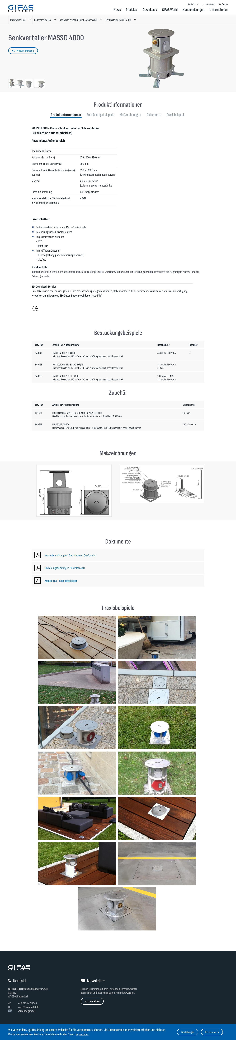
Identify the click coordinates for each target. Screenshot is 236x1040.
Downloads (150, 9)
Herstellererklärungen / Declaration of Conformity (70, 555)
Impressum (82, 1034)
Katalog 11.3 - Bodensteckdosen (61, 581)
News (117, 9)
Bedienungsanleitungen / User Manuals (65, 568)
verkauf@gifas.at (26, 1011)
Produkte (132, 9)
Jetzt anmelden (92, 1001)
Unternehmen (219, 9)
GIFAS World (170, 9)
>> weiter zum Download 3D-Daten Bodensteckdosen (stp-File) (67, 295)
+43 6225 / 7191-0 (27, 1003)
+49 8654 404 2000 (28, 1007)
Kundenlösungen (193, 9)
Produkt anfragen (25, 51)
